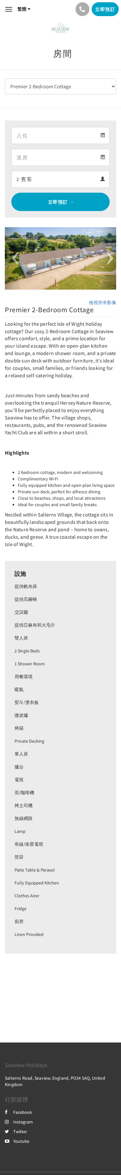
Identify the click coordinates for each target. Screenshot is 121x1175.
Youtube (21, 1141)
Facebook (22, 1112)
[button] (13, 258)
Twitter (20, 1131)
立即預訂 (58, 202)
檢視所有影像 (102, 302)
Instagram (23, 1122)
